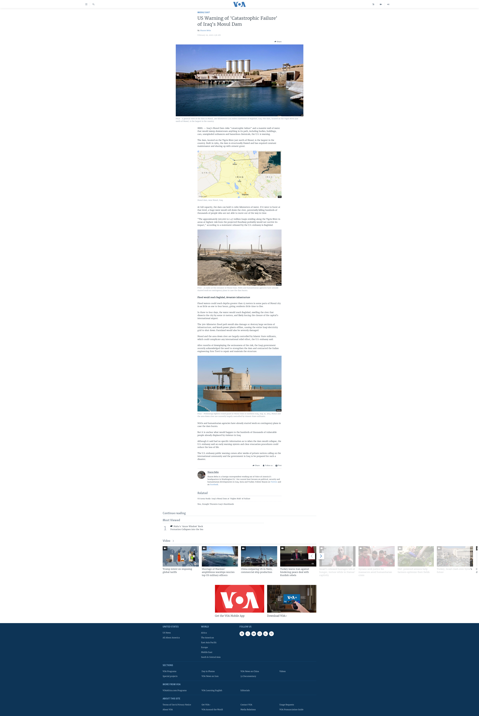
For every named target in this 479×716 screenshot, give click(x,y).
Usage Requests (286, 705)
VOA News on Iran (210, 676)
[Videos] (381, 4)
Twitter (274, 482)
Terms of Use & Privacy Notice (177, 705)
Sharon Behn (205, 30)
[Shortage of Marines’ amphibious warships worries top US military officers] (220, 556)
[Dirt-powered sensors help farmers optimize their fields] (416, 556)
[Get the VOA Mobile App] (239, 599)
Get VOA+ (206, 705)
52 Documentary (248, 676)
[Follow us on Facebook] (242, 633)
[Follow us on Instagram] (259, 633)
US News (167, 633)
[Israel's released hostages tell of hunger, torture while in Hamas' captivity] (337, 556)
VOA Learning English (212, 690)
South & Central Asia (211, 657)
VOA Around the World (212, 709)
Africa (204, 633)
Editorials (245, 690)
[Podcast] (271, 633)
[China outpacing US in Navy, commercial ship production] (259, 556)
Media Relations (248, 709)
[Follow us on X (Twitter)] (247, 633)
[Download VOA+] (291, 599)
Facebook (214, 484)
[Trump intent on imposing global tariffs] (181, 556)
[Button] (278, 41)
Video (166, 541)
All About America (171, 637)
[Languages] (373, 4)
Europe (204, 647)
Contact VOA (246, 705)
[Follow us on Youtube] (253, 633)
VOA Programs (169, 671)
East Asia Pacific (209, 642)
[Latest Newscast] (388, 4)
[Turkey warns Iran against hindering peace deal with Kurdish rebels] (298, 556)
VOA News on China (249, 671)
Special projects (170, 676)
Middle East (203, 12)
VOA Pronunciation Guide (291, 709)
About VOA (168, 709)
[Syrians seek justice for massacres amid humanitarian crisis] (377, 556)
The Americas (207, 637)
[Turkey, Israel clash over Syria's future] (455, 556)
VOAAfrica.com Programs (175, 690)
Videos (282, 671)
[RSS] (265, 633)
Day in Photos (208, 671)
